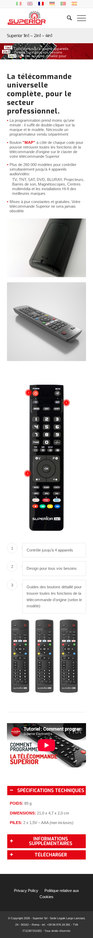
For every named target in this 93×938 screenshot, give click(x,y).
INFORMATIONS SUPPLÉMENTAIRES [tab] (50, 841)
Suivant (74, 248)
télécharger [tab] (51, 855)
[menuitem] (67, 18)
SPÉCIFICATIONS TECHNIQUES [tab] (50, 790)
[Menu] (79, 18)
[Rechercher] (67, 18)
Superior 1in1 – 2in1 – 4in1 (29, 35)
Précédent (18, 248)
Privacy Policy (26, 890)
